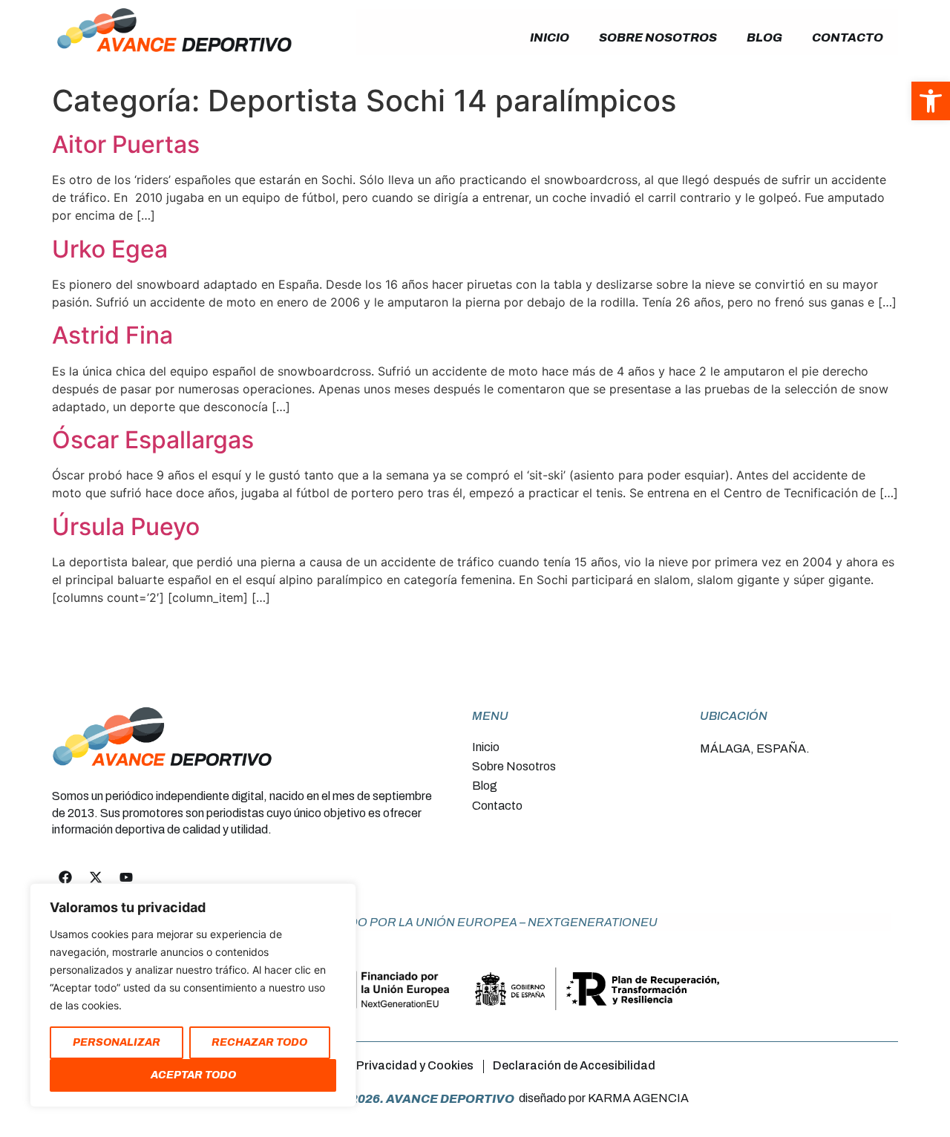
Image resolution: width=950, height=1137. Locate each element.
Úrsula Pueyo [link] (126, 526)
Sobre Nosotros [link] (658, 37)
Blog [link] (764, 37)
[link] (930, 101)
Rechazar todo (259, 1042)
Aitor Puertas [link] (126, 144)
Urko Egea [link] (110, 249)
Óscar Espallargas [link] (153, 439)
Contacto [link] (847, 37)
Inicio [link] (549, 37)
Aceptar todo (193, 1075)
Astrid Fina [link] (112, 335)
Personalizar (116, 1042)
